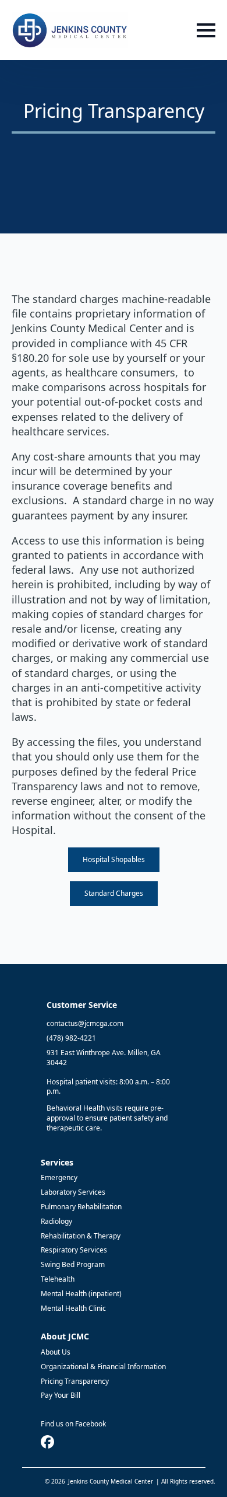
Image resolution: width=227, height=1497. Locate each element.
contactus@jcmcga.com (85, 1023)
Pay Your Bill (60, 1395)
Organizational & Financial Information (103, 1367)
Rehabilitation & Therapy (80, 1236)
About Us (55, 1352)
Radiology (56, 1221)
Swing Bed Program (73, 1264)
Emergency (59, 1177)
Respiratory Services (74, 1250)
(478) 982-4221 (71, 1038)
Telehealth (58, 1279)
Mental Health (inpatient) (81, 1294)
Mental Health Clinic (73, 1308)
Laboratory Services (73, 1192)
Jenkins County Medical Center (110, 1481)
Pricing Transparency (75, 1381)
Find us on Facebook (73, 1424)
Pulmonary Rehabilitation (81, 1207)
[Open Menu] (206, 30)
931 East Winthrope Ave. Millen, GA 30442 (104, 1057)
